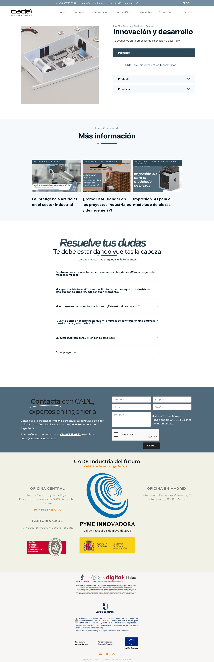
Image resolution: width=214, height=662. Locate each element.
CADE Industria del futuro (107, 461)
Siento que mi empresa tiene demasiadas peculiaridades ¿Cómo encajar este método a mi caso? (105, 273)
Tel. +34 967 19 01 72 (47, 509)
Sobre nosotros (167, 12)
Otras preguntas (65, 352)
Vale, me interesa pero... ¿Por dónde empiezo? (85, 337)
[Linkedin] (100, 654)
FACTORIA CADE (47, 521)
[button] (107, 273)
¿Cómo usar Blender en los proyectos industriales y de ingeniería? (107, 204)
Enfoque (78, 12)
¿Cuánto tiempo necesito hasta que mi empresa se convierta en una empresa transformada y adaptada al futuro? (105, 322)
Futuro (63, 12)
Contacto (189, 12)
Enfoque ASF (121, 12)
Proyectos (146, 12)
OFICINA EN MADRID (166, 488)
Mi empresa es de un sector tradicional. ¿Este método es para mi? (97, 306)
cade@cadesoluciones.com (38, 438)
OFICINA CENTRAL (47, 488)
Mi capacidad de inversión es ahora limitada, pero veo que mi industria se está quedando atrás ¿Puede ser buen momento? (102, 290)
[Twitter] (107, 654)
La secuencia (99, 12)
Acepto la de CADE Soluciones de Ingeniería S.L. (171, 419)
